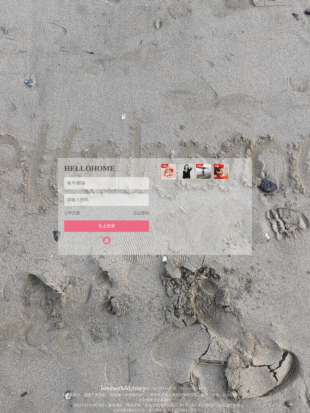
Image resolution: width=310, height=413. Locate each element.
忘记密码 (141, 213)
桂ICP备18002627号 (129, 410)
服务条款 (115, 405)
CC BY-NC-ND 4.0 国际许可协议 (200, 405)
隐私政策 (134, 405)
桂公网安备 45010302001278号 (172, 410)
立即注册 (72, 213)
